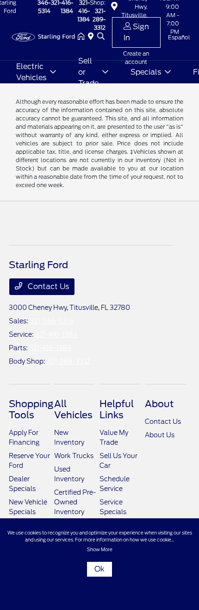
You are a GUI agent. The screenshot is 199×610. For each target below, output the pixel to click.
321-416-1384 (56, 334)
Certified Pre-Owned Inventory (75, 502)
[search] (101, 37)
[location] (92, 37)
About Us (159, 435)
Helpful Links (117, 409)
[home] (83, 37)
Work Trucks (73, 455)
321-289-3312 (68, 361)
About (159, 403)
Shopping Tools (31, 409)
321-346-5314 (51, 321)
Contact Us (47, 286)
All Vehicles (73, 409)
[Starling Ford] (43, 36)
